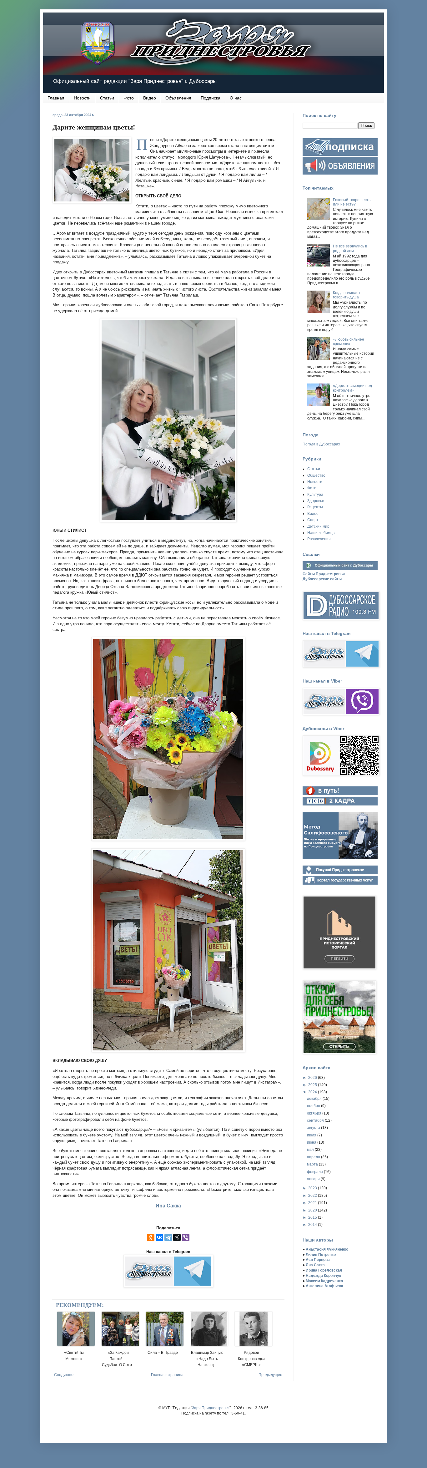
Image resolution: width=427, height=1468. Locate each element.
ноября (314, 1106)
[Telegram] (168, 1237)
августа (314, 1127)
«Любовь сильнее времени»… (348, 341)
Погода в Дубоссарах (321, 444)
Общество (316, 475)
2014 (313, 1224)
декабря (315, 1098)
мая (311, 1149)
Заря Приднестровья (210, 1408)
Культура (315, 494)
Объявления (178, 97)
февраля (315, 1172)
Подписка (210, 97)
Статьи (107, 97)
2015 (313, 1217)
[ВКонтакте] (159, 1237)
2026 (313, 1077)
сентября (316, 1120)
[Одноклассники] (150, 1237)
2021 (313, 1203)
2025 (313, 1085)
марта (313, 1164)
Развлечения (319, 539)
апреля (314, 1157)
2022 (313, 1195)
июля (312, 1135)
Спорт (313, 520)
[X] (177, 1237)
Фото (128, 97)
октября (314, 1113)
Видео (149, 97)
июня (312, 1142)
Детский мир (318, 526)
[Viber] (185, 1237)
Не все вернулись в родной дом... (350, 248)
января (314, 1179)
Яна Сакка (168, 1205)
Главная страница (167, 1375)
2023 (313, 1188)
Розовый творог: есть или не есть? (351, 202)
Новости (82, 97)
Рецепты (315, 507)
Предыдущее (270, 1375)
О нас (236, 97)
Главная (56, 97)
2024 (313, 1092)
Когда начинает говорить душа (346, 295)
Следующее (65, 1375)
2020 (313, 1210)
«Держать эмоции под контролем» (352, 388)
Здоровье (315, 501)
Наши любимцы (321, 533)
